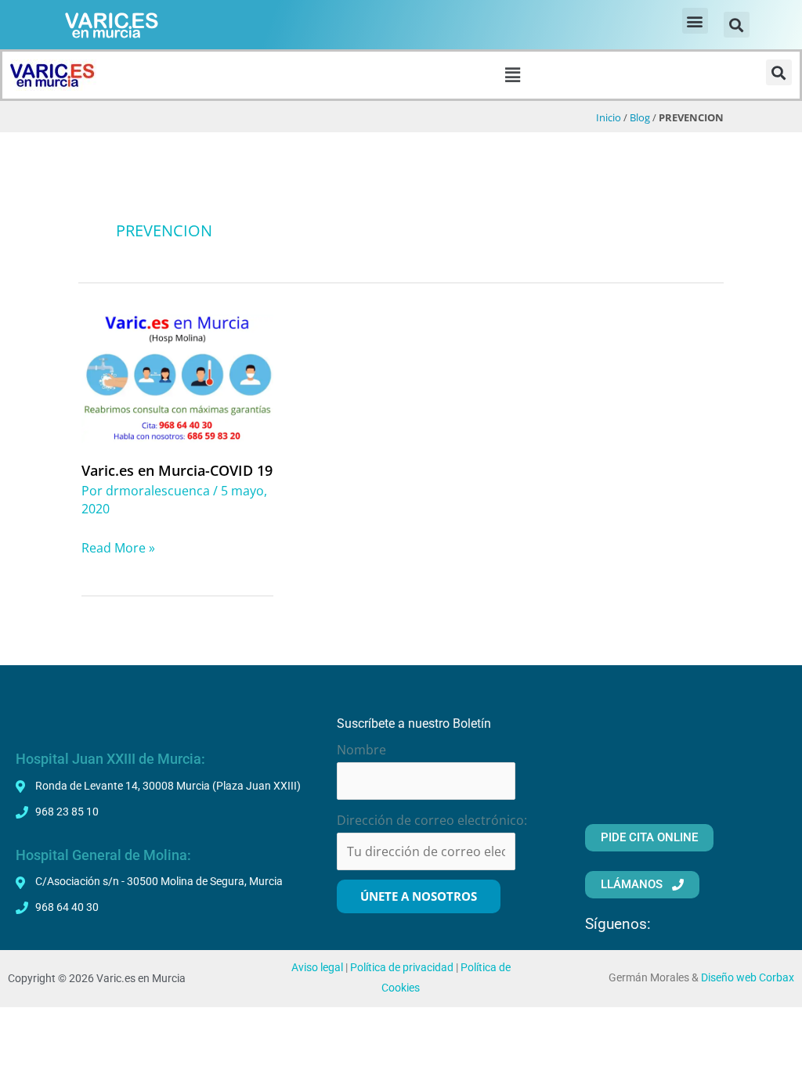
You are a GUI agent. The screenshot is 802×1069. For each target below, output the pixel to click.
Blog (640, 117)
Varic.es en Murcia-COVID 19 (177, 470)
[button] (695, 21)
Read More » (118, 546)
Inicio (608, 117)
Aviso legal (317, 967)
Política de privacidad (401, 967)
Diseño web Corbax (747, 977)
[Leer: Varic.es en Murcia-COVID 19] (177, 377)
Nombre (361, 749)
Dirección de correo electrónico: (432, 820)
